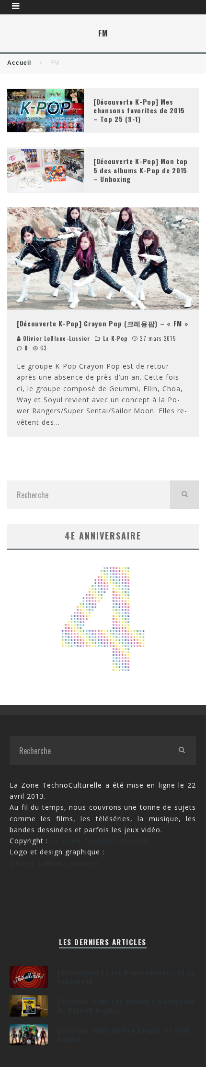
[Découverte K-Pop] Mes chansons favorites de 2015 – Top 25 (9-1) (139, 110)
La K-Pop (115, 338)
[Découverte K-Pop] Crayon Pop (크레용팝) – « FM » (103, 323)
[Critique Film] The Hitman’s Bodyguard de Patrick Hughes (126, 1005)
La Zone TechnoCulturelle (100, 840)
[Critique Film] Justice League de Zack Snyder (123, 1034)
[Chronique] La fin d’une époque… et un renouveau (126, 976)
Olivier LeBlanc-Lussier (55, 338)
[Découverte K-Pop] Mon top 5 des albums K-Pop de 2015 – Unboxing (140, 169)
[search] (184, 494)
